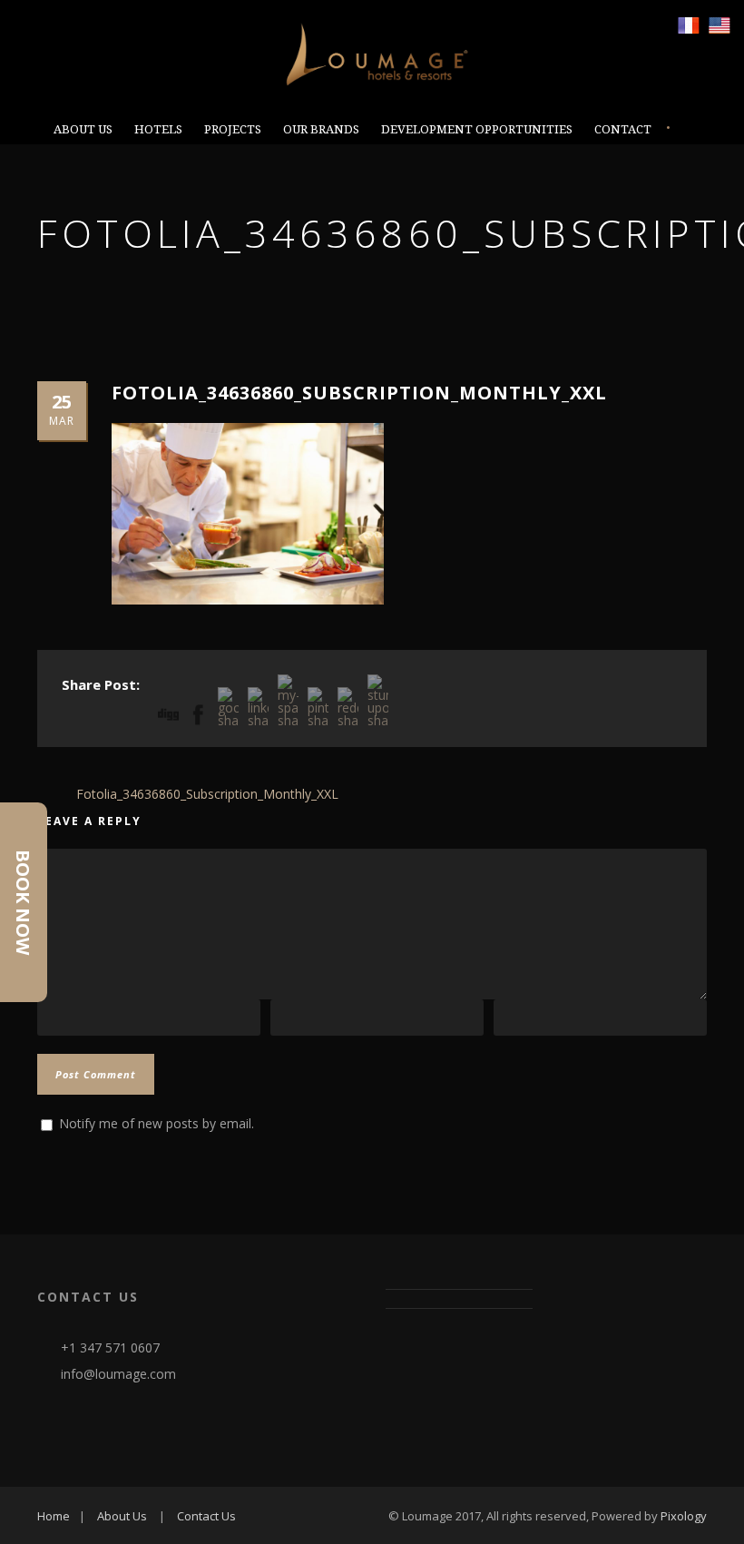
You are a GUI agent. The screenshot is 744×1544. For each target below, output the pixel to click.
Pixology (684, 1516)
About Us (122, 1516)
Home (53, 1516)
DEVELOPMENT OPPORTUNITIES (477, 129)
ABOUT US (83, 129)
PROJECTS (232, 129)
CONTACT (622, 129)
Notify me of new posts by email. (156, 1123)
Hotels (158, 129)
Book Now (23, 902)
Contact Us (206, 1516)
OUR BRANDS (321, 129)
